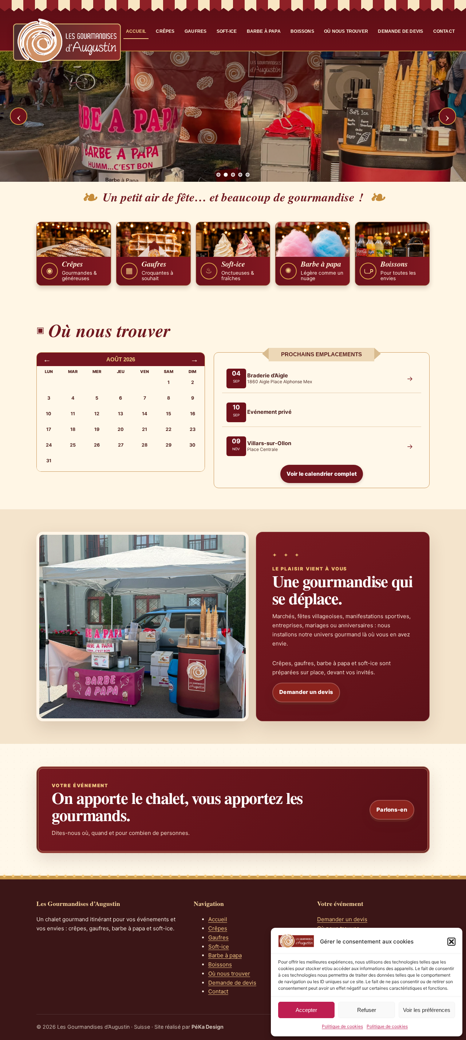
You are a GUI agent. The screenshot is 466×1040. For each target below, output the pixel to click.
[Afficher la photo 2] (226, 175)
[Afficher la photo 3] (233, 175)
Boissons (302, 31)
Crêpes (165, 31)
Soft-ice (227, 31)
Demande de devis (400, 31)
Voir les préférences (426, 1010)
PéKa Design (207, 1027)
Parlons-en (391, 809)
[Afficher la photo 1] (219, 175)
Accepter (306, 1010)
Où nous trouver (346, 31)
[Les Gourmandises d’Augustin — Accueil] (67, 40)
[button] (451, 941)
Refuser (366, 1010)
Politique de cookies (342, 1026)
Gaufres (195, 31)
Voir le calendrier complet (322, 473)
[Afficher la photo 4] (240, 175)
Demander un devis (306, 691)
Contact (444, 31)
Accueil (136, 31)
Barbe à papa (264, 31)
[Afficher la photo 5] (248, 175)
